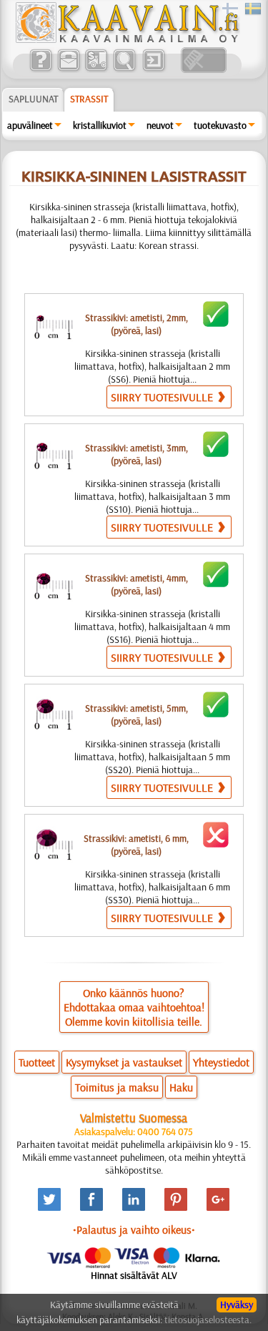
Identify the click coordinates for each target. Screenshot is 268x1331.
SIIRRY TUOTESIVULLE (163, 397)
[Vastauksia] (40, 69)
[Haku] (124, 69)
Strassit (89, 98)
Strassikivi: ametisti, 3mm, (136, 454)
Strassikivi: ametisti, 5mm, (136, 714)
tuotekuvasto (220, 125)
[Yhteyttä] (68, 69)
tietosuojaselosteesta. (208, 1319)
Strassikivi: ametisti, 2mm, (136, 324)
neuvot (160, 125)
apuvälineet (30, 125)
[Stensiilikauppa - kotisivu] (126, 39)
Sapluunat (33, 98)
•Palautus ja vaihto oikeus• (134, 1229)
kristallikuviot (99, 125)
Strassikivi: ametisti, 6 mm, (136, 845)
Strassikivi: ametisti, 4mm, (136, 584)
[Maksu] (96, 69)
